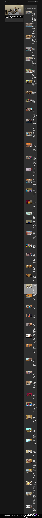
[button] (14, 10)
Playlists (25, 3)
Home (18, 3)
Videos (21, 3)
